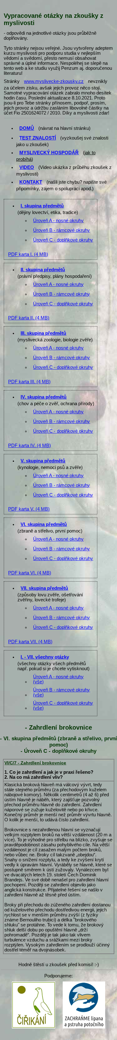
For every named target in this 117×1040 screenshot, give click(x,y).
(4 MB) (28, 254)
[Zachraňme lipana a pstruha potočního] (84, 983)
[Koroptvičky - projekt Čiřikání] (33, 983)
